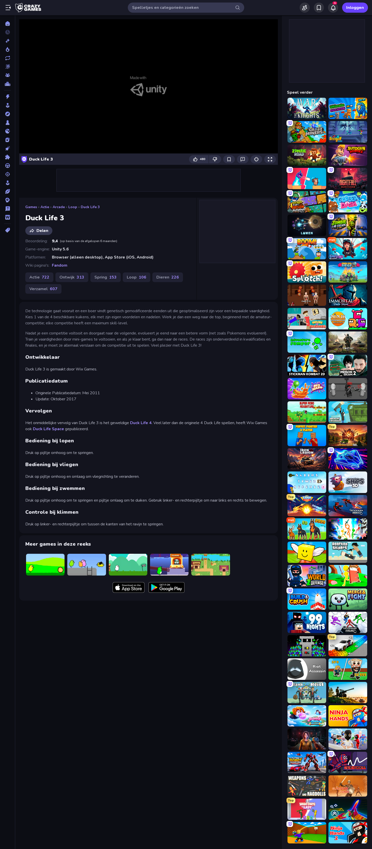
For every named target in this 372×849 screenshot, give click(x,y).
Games (31, 207)
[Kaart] (7, 139)
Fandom (59, 265)
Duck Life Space (48, 429)
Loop (72, 207)
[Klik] (7, 148)
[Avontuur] (7, 114)
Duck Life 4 (141, 423)
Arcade (59, 207)
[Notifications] (333, 8)
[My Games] (319, 8)
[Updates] (7, 58)
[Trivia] (7, 208)
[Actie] (7, 96)
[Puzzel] (7, 157)
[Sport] (7, 191)
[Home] (7, 23)
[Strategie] (7, 200)
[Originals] (7, 66)
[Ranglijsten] (7, 84)
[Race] (7, 165)
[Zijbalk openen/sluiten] (8, 8)
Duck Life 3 (90, 207)
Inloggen (355, 7)
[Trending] (7, 49)
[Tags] (7, 230)
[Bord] (7, 122)
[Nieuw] (7, 40)
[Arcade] (7, 105)
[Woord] (7, 217)
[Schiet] (7, 174)
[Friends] (305, 8)
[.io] (7, 131)
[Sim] (7, 183)
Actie (44, 207)
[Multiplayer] (7, 75)
